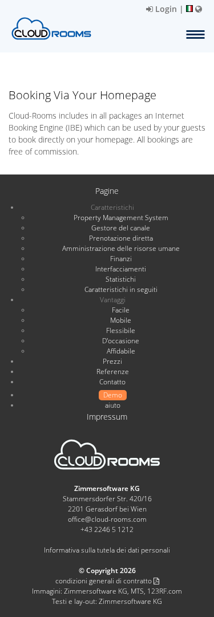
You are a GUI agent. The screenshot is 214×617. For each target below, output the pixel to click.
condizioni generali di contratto (104, 581)
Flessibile (120, 330)
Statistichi (121, 279)
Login (165, 8)
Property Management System (121, 217)
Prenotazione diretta (121, 238)
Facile (121, 310)
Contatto (112, 382)
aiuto (112, 405)
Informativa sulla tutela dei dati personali (107, 550)
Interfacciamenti (120, 269)
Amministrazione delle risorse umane (121, 248)
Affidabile (121, 351)
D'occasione (120, 341)
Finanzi (121, 258)
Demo (112, 395)
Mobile (120, 320)
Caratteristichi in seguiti (121, 289)
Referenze (112, 371)
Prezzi (112, 361)
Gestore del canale (120, 228)
